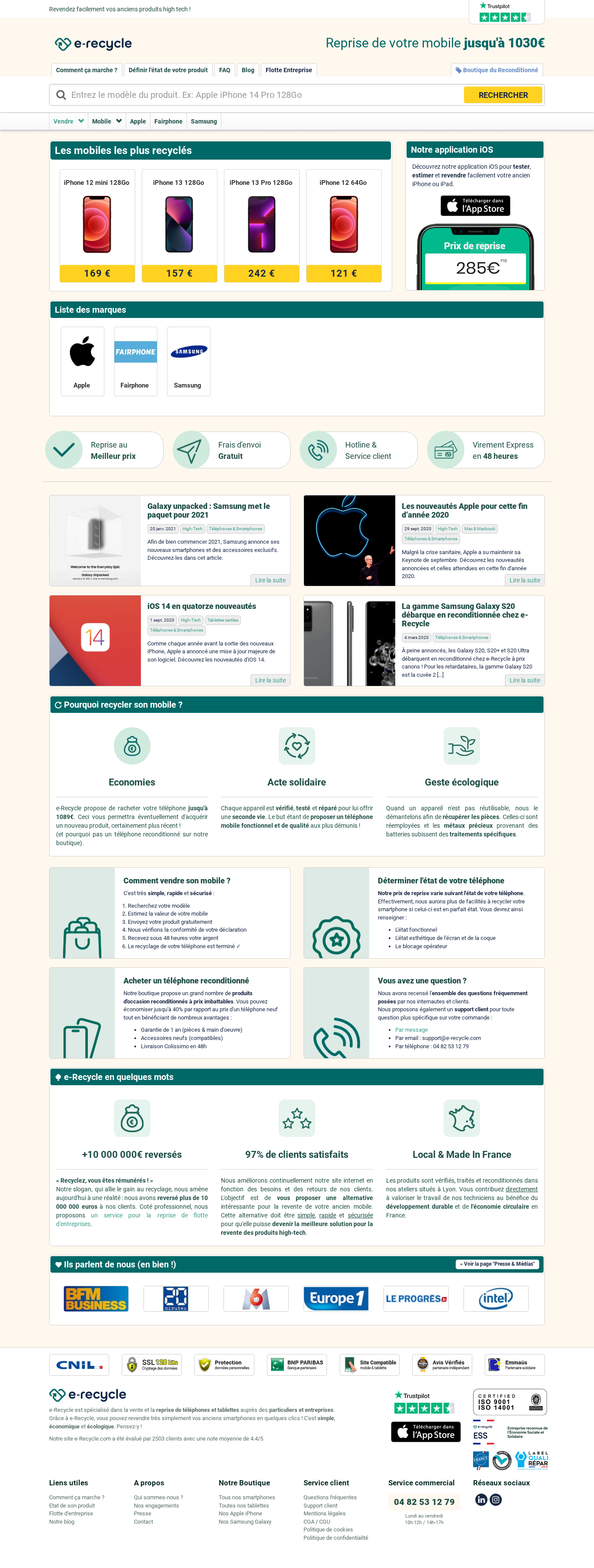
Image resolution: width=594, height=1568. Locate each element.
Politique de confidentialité (336, 1538)
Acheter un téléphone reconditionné (186, 980)
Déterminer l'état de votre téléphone (441, 880)
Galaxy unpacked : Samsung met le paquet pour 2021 (208, 510)
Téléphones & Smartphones (235, 528)
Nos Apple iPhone (240, 1513)
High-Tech (193, 528)
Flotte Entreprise (289, 70)
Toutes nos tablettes (244, 1505)
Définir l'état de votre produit (168, 70)
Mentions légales (325, 1513)
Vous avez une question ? (422, 980)
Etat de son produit (72, 1505)
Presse (142, 1513)
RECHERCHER (503, 95)
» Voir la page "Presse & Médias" (497, 1264)
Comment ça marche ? (86, 70)
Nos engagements (156, 1505)
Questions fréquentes (330, 1497)
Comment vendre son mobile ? (176, 880)
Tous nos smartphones (247, 1497)
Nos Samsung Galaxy (245, 1521)
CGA (309, 1521)
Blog (248, 70)
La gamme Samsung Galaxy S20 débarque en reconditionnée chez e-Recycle (465, 615)
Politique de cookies (328, 1529)
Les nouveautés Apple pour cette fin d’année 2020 (464, 510)
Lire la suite (270, 580)
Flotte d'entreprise (71, 1513)
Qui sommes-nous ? (158, 1497)
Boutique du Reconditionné (500, 70)
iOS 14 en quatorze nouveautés (201, 606)
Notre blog (61, 1521)
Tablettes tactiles (222, 620)
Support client (320, 1505)
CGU (324, 1521)
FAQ (224, 70)
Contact (143, 1521)
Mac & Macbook (479, 528)
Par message (411, 1029)
